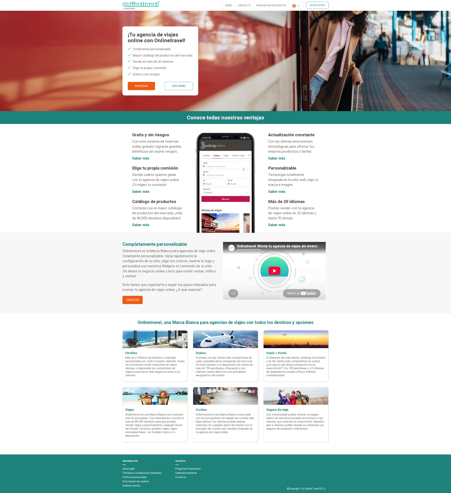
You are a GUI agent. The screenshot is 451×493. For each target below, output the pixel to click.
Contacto (244, 5)
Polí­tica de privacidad (134, 477)
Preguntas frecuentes (271, 5)
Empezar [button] (141, 86)
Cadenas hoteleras (186, 473)
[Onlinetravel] (141, 5)
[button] (296, 5)
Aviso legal (128, 468)
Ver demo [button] (179, 86)
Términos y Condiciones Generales (142, 473)
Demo (228, 5)
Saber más (140, 158)
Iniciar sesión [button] (317, 5)
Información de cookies (135, 481)
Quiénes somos (131, 485)
